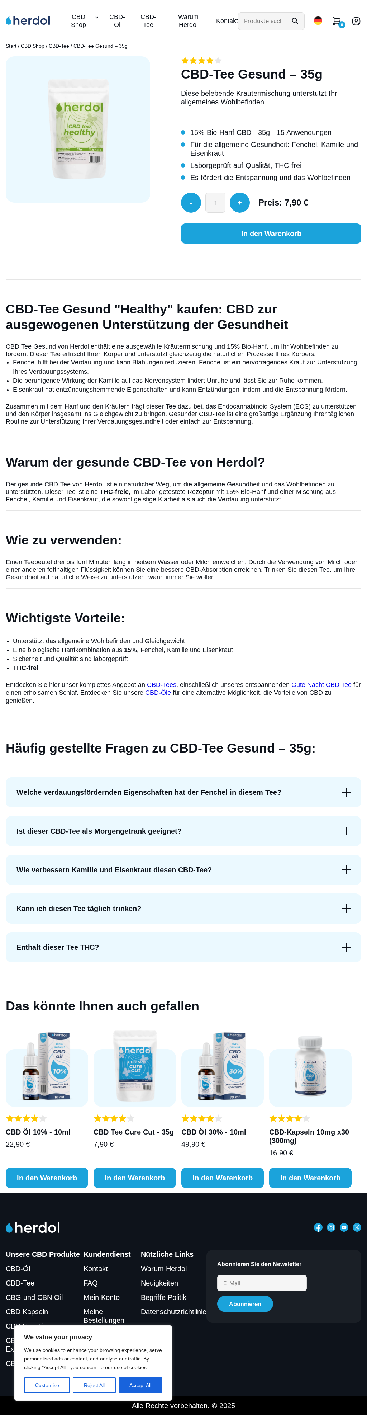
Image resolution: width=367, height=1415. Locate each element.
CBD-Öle (158, 692)
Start (11, 46)
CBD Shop (78, 20)
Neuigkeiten (159, 1283)
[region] (93, 1363)
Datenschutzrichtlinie (173, 1312)
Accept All (140, 1385)
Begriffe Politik (163, 1297)
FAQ (91, 1283)
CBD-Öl (117, 20)
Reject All (94, 1385)
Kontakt (227, 20)
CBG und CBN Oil (34, 1297)
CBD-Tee (148, 20)
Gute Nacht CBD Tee (321, 684)
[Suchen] (295, 21)
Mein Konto (102, 1297)
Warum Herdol (188, 20)
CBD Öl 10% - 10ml (38, 1132)
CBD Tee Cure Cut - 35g (134, 1132)
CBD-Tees (161, 684)
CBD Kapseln (27, 1312)
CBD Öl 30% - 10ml (213, 1132)
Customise (47, 1385)
